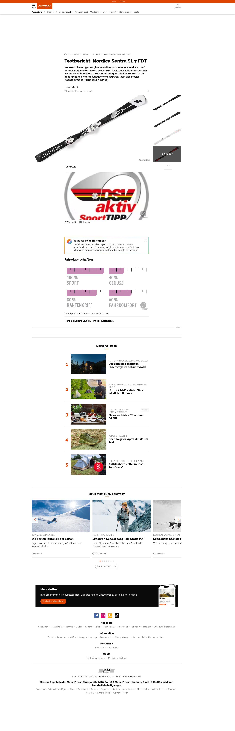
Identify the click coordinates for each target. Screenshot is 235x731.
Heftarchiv (99, 648)
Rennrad (69, 627)
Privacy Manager (122, 637)
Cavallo (94, 689)
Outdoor (171, 689)
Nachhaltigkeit (81, 12)
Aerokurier (40, 689)
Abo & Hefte (112, 648)
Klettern (50, 12)
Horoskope (124, 12)
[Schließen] (145, 240)
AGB (72, 637)
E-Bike (79, 627)
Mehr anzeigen (104, 566)
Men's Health (143, 689)
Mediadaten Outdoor (96, 658)
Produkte (122, 1)
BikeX (72, 689)
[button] (92, 128)
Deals (136, 12)
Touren (112, 12)
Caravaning (83, 689)
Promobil (90, 693)
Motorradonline (158, 689)
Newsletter (43, 627)
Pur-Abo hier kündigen (141, 627)
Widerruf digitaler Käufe (164, 627)
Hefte (114, 1)
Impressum (62, 637)
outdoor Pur (123, 627)
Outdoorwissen (97, 12)
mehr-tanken (128, 689)
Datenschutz (106, 637)
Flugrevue (105, 689)
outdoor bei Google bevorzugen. (121, 250)
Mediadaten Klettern (117, 658)
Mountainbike (57, 627)
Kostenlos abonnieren (53, 601)
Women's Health (120, 693)
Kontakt (50, 637)
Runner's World (103, 693)
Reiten (97, 627)
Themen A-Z (109, 627)
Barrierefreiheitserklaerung (144, 637)
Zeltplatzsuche (65, 12)
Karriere (162, 637)
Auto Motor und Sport (57, 689)
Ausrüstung (37, 12)
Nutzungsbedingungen (87, 637)
